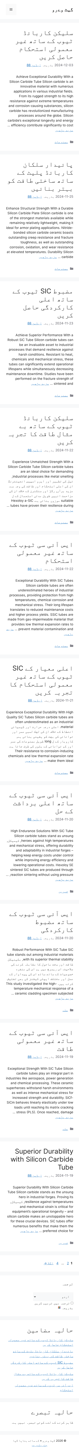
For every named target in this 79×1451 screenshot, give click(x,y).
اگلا (48, 1263)
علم (65, 1010)
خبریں (63, 891)
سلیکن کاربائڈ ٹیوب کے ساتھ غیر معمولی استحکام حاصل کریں (44, 45)
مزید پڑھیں (64, 130)
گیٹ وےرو (62, 9)
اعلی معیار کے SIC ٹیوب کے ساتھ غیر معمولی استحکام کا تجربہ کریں (41, 680)
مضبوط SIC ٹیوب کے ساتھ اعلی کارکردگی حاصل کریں (42, 303)
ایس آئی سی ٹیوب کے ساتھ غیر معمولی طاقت (41, 1040)
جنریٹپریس (39, 1445)
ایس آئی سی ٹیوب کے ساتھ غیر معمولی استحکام (41, 552)
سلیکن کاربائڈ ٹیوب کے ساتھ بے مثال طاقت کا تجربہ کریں (40, 430)
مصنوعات (61, 142)
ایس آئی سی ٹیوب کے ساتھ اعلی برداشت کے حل (41, 803)
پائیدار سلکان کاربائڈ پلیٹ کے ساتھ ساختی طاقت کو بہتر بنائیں (40, 176)
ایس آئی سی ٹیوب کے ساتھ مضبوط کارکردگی (41, 921)
